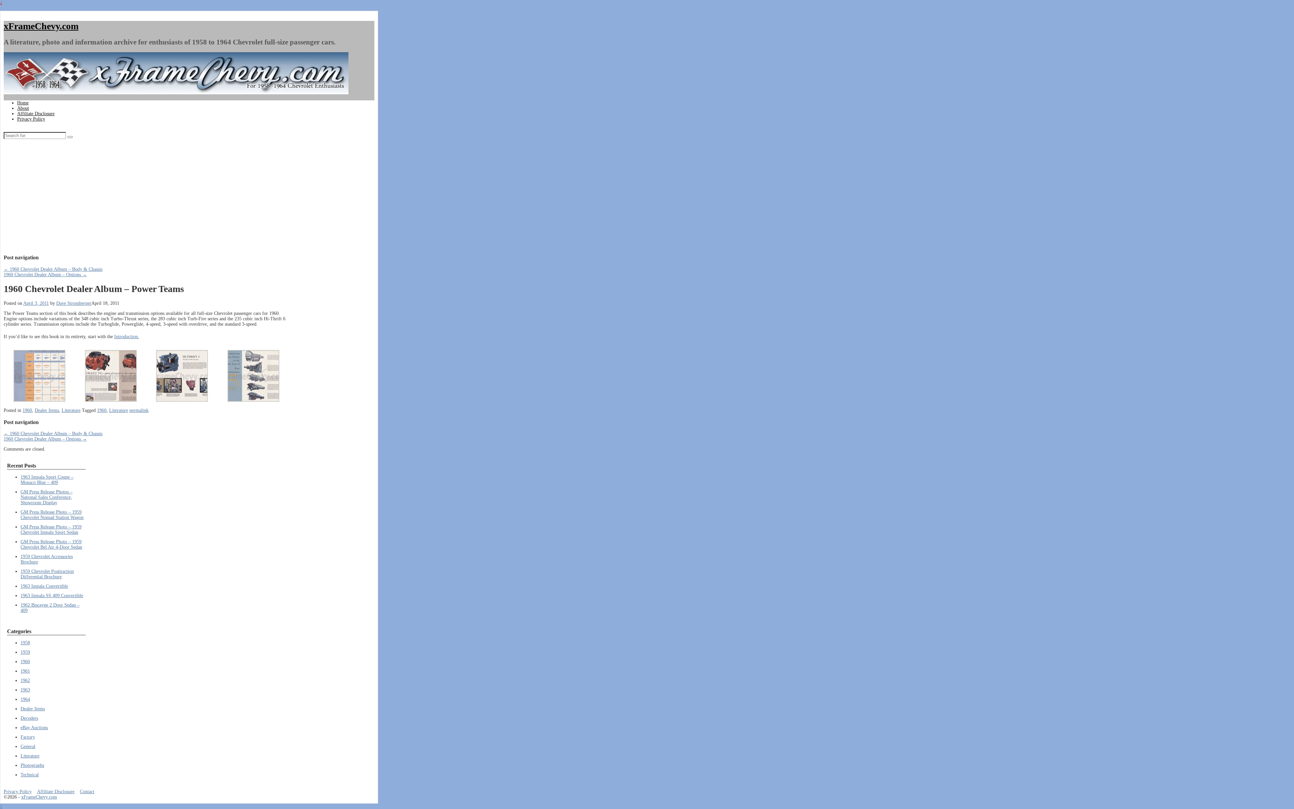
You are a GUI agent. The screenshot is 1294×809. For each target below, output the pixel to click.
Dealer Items (47, 410)
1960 (27, 410)
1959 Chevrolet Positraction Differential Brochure (47, 574)
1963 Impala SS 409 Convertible (52, 595)
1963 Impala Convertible (44, 586)
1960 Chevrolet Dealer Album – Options (45, 274)
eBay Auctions (34, 727)
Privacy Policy (31, 119)
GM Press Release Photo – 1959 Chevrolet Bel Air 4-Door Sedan (51, 544)
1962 (25, 680)
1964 (25, 699)
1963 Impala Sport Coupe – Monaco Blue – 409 (47, 480)
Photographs (32, 765)
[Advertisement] (146, 198)
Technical (30, 774)
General (28, 746)
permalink (139, 410)
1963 (25, 689)
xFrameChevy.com (41, 26)
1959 (25, 652)
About (23, 108)
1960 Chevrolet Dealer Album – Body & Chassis (53, 269)
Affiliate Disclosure (36, 113)
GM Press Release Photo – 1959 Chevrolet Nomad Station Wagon (52, 515)
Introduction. (126, 336)
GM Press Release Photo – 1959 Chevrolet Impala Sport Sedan (51, 529)
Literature (71, 410)
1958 (25, 642)
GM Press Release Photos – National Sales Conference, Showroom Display (46, 497)
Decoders (29, 718)
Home (23, 102)
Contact (87, 791)
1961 (25, 671)
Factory (28, 737)
